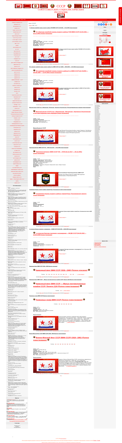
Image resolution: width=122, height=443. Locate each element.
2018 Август (97, 125)
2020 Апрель (97, 141)
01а (49, 274)
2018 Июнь (97, 123)
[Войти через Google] (108, 24)
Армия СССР (9, 196)
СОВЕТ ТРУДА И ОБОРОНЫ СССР (13, 366)
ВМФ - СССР (9, 207)
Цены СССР (9, 392)
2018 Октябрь (97, 127)
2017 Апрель (97, 108)
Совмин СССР (10, 368)
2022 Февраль (97, 164)
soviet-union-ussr (55, 104)
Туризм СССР (9, 381)
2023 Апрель (97, 178)
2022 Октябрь (97, 172)
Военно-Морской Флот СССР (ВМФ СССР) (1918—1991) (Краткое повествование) (47, 333)
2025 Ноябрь (97, 211)
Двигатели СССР (10, 241)
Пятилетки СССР (10, 345)
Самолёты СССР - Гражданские (13, 351)
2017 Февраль (97, 106)
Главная (7, 19)
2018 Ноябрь (97, 128)
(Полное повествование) (71, 300)
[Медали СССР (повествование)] (86, 5)
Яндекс (95, 440)
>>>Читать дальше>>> (71, 366)
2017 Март (97, 107)
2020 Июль (97, 144)
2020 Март (97, 140)
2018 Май (96, 122)
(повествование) (46, 235)
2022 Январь (97, 163)
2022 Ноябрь (97, 173)
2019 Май (96, 132)
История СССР (10, 269)
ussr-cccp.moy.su (63, 438)
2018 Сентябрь (97, 126)
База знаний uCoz (97, 245)
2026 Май (96, 217)
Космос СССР (9, 281)
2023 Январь (97, 175)
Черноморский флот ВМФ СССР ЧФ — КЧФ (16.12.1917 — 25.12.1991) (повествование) (48, 147)
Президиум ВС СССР (11, 340)
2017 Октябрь (97, 114)
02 (51, 274)
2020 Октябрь (97, 147)
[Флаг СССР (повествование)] (27, 5)
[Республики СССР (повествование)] (44, 5)
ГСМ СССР (9, 239)
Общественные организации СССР (13, 312)
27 (104, 42)
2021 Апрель (97, 154)
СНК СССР (9, 364)
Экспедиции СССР (10, 394)
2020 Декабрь (97, 149)
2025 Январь (97, 200)
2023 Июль (97, 181)
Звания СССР (9, 259)
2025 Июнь (97, 206)
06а (63, 274)
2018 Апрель (97, 121)
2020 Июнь (97, 143)
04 (56, 274)
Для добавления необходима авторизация (17, 421)
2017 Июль (97, 111)
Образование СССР (11, 308)
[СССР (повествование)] (18, 7)
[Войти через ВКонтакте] (101, 24)
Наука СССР (9, 303)
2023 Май (96, 179)
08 (73, 274)
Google (98, 440)
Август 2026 (105, 34)
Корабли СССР (10, 276)
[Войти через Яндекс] (106, 24)
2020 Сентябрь (97, 146)
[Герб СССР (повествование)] (52, 7)
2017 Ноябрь (97, 115)
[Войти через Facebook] (104, 24)
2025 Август (97, 208)
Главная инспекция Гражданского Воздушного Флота (16, 221)
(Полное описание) (79, 270)
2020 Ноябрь (97, 148)
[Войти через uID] (99, 24)
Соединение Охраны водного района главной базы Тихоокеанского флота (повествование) (50, 189)
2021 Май (96, 155)
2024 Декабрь (97, 199)
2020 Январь (97, 138)
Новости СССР (10, 306)
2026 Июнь (97, 218)
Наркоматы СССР (10, 301)
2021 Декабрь (97, 162)
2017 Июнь (97, 110)
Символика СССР (10, 362)
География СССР (10, 223)
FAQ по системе (97, 244)
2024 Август (97, 195)
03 (54, 274)
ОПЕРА (59, 19)
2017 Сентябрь (97, 113)
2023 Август (97, 182)
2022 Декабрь (97, 174)
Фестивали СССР (10, 388)
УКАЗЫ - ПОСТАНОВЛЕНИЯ (12, 386)
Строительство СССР (11, 372)
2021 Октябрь (97, 160)
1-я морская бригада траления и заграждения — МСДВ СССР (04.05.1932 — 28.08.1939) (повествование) (52, 229)
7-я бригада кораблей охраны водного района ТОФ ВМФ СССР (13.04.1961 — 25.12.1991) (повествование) (53, 27)
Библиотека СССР (10, 202)
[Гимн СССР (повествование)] (78, 7)
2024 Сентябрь (97, 196)
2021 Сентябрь (97, 159)
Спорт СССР (9, 370)
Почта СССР (9, 329)
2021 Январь (97, 150)
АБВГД (8, 187)
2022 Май (96, 166)
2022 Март (97, 165)
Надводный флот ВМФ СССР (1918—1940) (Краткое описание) (43, 266)
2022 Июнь (97, 167)
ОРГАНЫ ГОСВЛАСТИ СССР (12, 318)
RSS (24, 19)
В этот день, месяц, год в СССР (13, 205)
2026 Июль (97, 219)
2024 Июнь (97, 193)
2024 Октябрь (97, 197)
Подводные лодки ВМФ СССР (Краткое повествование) (42, 295)
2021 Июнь (97, 156)
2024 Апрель (97, 191)
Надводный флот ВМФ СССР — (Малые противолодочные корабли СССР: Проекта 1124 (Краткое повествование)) (55, 279)
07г (70, 274)
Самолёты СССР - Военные (12, 349)
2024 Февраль (97, 189)
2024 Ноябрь (97, 198)
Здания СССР (9, 261)
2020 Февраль (97, 139)
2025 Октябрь (97, 210)
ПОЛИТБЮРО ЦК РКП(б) (11, 327)
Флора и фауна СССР (11, 390)
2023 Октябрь (97, 184)
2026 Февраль (97, 214)
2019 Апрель (97, 131)
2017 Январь (97, 105)
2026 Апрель (97, 216)
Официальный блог (97, 242)
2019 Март (97, 130)
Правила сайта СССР (11, 332)
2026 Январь (97, 213)
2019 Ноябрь (97, 137)
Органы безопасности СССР (12, 315)
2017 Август (97, 112)
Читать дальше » (81, 274)
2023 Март (97, 177)
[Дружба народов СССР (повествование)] (35, 5)
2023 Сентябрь (97, 183)
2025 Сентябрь (97, 209)
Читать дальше (62, 55)
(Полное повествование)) (68, 286)
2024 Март (97, 190)
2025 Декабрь (97, 212)
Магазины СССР (10, 288)
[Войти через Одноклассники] (111, 24)
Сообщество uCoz (97, 243)
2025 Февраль (97, 201)
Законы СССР (9, 256)
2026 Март (97, 215)
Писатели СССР (10, 320)
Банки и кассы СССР (11, 200)
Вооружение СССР (10, 211)
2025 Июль (97, 207)
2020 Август (97, 145)
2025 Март (97, 202)
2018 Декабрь (97, 129)
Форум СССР (12, 19)
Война (8, 209)
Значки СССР (9, 266)
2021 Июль (97, 157)
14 (106, 39)
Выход (22, 19)
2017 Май (96, 109)
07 (66, 274)
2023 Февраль (97, 176)
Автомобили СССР (10, 189)
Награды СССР (10, 299)
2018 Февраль (97, 119)
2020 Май (96, 142)
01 (46, 274)
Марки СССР (9, 290)
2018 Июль (97, 124)
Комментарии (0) (66, 104)
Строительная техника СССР (12, 374)
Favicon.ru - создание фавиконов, (100, 246)
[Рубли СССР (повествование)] (103, 7)
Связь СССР (9, 353)
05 (58, 274)
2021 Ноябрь (97, 161)
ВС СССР (9, 214)
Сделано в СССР (10, 355)
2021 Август (97, 158)
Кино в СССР (9, 272)
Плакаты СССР (10, 322)
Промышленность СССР (11, 342)
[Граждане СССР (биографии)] (61, 17)
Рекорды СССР (10, 347)
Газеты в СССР (10, 219)
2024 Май (96, 192)
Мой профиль (17, 19)
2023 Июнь (97, 180)
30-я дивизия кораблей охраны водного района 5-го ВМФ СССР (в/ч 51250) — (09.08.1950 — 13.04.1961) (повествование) (56, 66)
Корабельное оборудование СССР (13, 274)
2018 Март (97, 120)
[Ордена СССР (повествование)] (95, 5)
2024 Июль (97, 194)
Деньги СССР (9, 243)
